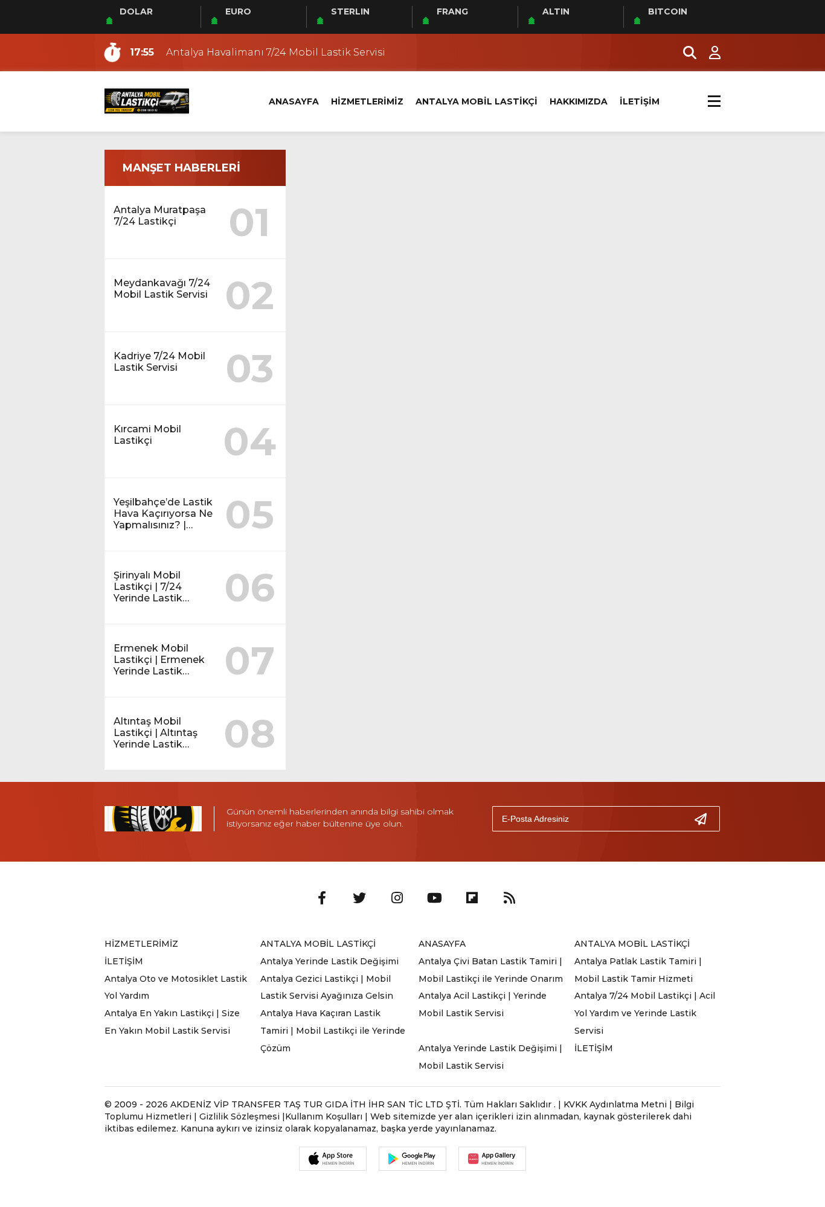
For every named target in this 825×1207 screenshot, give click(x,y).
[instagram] (396, 898)
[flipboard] (471, 898)
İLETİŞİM (640, 101)
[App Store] (333, 1159)
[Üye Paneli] (708, 52)
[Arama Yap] (684, 52)
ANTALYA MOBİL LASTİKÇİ (477, 101)
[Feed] (509, 898)
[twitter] (359, 898)
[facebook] (322, 898)
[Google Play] (412, 1159)
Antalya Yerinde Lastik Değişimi (329, 961)
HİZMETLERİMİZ (367, 101)
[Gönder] (705, 818)
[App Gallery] (492, 1159)
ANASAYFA (294, 101)
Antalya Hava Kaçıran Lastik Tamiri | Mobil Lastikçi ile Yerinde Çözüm (332, 1031)
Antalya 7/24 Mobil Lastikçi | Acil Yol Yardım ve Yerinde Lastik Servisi (644, 1013)
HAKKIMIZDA (579, 101)
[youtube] (434, 898)
